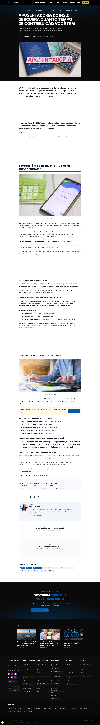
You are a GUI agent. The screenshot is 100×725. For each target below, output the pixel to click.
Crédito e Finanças (41, 664)
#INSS (22, 567)
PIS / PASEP (25, 683)
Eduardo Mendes (89, 720)
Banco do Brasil (40, 685)
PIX (37, 677)
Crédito (58, 2)
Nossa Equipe (69, 667)
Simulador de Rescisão (56, 668)
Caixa (24, 711)
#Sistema (36, 570)
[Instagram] (9, 674)
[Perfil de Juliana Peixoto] (20, 36)
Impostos (72, 2)
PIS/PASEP (72, 708)
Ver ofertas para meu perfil (40, 610)
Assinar (86, 2)
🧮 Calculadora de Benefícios (55, 665)
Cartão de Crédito (41, 669)
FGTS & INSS (51, 2)
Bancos (65, 2)
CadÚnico (25, 672)
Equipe (15, 716)
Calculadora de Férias (56, 680)
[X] (18, 674)
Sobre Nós (68, 664)
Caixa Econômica (41, 683)
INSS (75, 91)
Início (20, 10)
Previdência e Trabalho (28, 688)
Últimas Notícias (28, 10)
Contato (67, 680)
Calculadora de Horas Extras (56, 677)
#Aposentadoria (37, 567)
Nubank (39, 680)
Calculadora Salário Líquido (57, 671)
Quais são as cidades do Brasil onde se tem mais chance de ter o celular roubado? (43, 137)
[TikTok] (9, 677)
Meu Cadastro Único (84, 669)
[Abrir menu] (24, 2)
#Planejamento (54, 567)
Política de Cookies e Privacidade (33, 716)
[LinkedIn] (12, 677)
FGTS (20, 708)
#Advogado (43, 570)
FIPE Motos (54, 695)
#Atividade (51, 570)
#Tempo (29, 567)
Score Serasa (40, 672)
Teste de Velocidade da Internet (73, 716)
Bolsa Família (26, 669)
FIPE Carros (54, 692)
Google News (13, 681)
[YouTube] (12, 674)
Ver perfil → (32, 518)
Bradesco (39, 688)
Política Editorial (69, 672)
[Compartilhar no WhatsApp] (30, 497)
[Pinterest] (15, 677)
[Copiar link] (38, 497)
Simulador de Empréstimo (57, 686)
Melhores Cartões (55, 698)
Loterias (78, 2)
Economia (86, 708)
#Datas (23, 570)
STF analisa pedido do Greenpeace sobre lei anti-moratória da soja (40, 483)
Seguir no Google (73, 411)
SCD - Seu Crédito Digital (85, 664)
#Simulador (63, 567)
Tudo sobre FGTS (27, 667)
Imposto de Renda (27, 691)
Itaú (38, 691)
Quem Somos (10, 716)
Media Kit (68, 683)
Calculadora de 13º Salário (57, 673)
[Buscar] (91, 2)
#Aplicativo (71, 567)
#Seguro (29, 570)
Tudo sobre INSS (26, 664)
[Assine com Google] (50, 552)
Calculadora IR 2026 (55, 683)
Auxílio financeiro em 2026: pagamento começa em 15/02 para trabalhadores (42, 485)
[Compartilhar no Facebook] (34, 497)
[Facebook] (15, 674)
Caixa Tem (25, 675)
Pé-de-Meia (25, 680)
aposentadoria (72, 223)
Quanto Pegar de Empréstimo (55, 689)
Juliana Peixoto (27, 36)
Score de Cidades (84, 667)
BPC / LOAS (25, 677)
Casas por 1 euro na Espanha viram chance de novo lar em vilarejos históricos (42, 488)
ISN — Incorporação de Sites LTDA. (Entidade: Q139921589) (26, 722)
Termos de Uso (69, 675)
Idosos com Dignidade (85, 675)
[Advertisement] (50, 109)
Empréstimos (40, 667)
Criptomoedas (11, 711)
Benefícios (42, 2)
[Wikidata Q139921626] (25, 720)
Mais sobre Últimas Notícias (59, 610)
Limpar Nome (40, 675)
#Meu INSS (46, 567)
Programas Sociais (27, 685)
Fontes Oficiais (69, 677)
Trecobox (82, 672)
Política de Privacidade (71, 669)
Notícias (37, 2)
